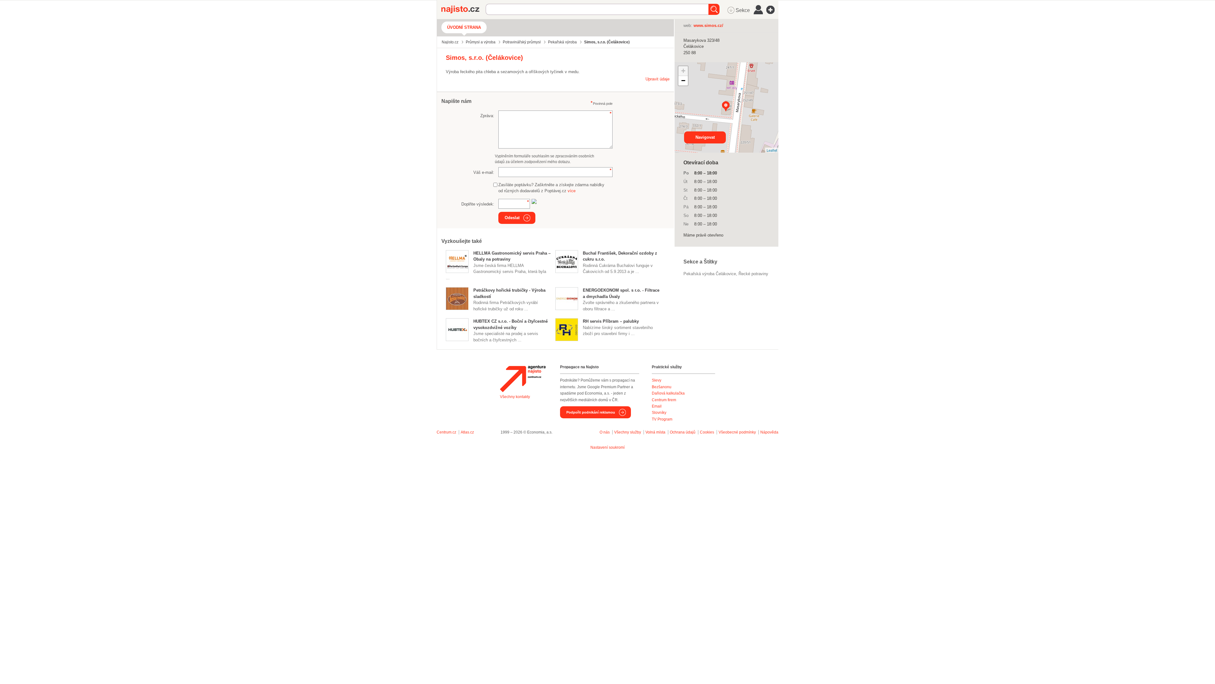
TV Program (662, 419)
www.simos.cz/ (708, 25)
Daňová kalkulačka (668, 393)
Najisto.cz (463, 9)
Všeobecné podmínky (737, 432)
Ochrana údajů (682, 432)
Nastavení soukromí (607, 447)
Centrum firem (664, 400)
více (572, 190)
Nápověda (769, 432)
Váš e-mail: (483, 172)
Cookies (707, 432)
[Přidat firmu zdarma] (772, 10)
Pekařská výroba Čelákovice (709, 273)
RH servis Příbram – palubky (611, 321)
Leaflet (772, 150)
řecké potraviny (753, 273)
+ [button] (683, 71)
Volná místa (655, 432)
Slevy (656, 380)
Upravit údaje (657, 79)
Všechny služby (628, 432)
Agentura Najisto (522, 378)
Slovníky (659, 412)
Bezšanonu (661, 387)
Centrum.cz (446, 432)
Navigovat (705, 137)
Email (657, 406)
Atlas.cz (467, 432)
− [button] (683, 81)
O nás (605, 432)
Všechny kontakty (515, 397)
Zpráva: (487, 115)
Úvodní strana (464, 27)
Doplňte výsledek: (477, 204)
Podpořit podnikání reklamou (590, 412)
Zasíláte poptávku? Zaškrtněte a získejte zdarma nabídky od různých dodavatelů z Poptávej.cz (551, 187)
